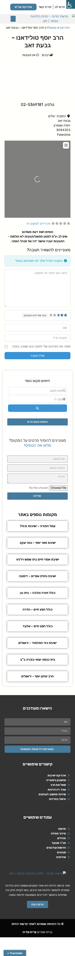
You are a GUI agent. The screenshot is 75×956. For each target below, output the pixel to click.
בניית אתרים (37, 932)
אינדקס (65, 27)
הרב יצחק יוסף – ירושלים (37, 676)
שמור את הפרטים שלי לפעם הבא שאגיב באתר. (40, 346)
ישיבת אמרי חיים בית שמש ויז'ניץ (37, 559)
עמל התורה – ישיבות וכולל (37, 526)
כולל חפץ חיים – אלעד (38, 626)
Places (52, 27)
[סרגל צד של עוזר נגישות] (70, 4)
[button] (13, 19)
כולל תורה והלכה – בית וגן (37, 593)
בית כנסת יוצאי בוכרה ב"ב (37, 660)
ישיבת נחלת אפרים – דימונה (37, 576)
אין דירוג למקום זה (38, 223)
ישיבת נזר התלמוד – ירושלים (37, 643)
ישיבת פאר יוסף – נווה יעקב (37, 543)
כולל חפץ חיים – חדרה (37, 609)
